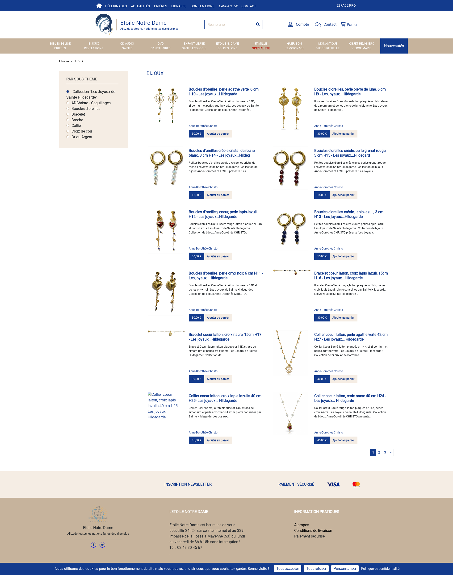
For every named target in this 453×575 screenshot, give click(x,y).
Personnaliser (345, 568)
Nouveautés (394, 46)
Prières (160, 6)
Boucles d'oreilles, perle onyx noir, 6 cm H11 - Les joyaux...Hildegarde (226, 275)
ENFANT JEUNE (194, 43)
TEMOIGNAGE (294, 48)
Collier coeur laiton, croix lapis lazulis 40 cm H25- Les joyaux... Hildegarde (225, 398)
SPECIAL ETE (261, 48)
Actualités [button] (140, 6)
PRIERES (60, 48)
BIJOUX (93, 43)
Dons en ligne (202, 6)
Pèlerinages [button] (116, 6)
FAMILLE (261, 43)
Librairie (178, 6)
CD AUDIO (127, 43)
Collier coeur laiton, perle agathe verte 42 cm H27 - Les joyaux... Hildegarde (351, 337)
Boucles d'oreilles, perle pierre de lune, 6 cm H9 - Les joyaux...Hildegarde (350, 91)
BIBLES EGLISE (60, 43)
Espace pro (346, 5)
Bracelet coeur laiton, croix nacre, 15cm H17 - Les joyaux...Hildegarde (225, 337)
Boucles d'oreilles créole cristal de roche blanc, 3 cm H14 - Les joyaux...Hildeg (222, 153)
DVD (161, 43)
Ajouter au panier (218, 133)
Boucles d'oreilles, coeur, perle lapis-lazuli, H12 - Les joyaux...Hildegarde (223, 214)
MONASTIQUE (327, 43)
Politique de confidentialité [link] (380, 569)
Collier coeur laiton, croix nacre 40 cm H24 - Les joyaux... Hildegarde (350, 398)
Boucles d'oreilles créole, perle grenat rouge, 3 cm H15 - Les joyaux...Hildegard (350, 153)
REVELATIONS (93, 48)
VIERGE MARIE (361, 48)
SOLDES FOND (228, 48)
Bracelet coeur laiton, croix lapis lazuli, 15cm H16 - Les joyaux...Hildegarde (351, 275)
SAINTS (127, 48)
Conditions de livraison (313, 530)
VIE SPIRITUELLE (328, 48)
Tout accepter (287, 568)
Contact (248, 6)
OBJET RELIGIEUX (361, 43)
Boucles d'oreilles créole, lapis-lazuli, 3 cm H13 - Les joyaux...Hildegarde (348, 214)
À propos (301, 525)
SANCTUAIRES (161, 48)
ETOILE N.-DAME (227, 43)
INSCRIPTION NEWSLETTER (188, 484)
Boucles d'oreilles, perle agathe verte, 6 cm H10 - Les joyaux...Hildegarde (224, 91)
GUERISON (294, 43)
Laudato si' (228, 6)
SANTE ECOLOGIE (194, 48)
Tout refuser (316, 568)
